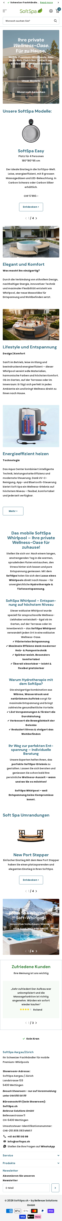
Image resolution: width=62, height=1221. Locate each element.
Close (31, 1155)
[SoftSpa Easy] (31, 130)
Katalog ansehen (5, 11)
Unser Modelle (31, 81)
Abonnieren (55, 1187)
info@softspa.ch (19, 1141)
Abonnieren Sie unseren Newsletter (19, 1178)
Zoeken (55, 21)
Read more (46, 2)
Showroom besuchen (31, 92)
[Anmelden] (51, 11)
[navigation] (4, 2)
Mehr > (13, 511)
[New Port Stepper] (31, 834)
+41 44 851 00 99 (18, 1136)
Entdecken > (31, 207)
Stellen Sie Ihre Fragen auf (31, 1146)
